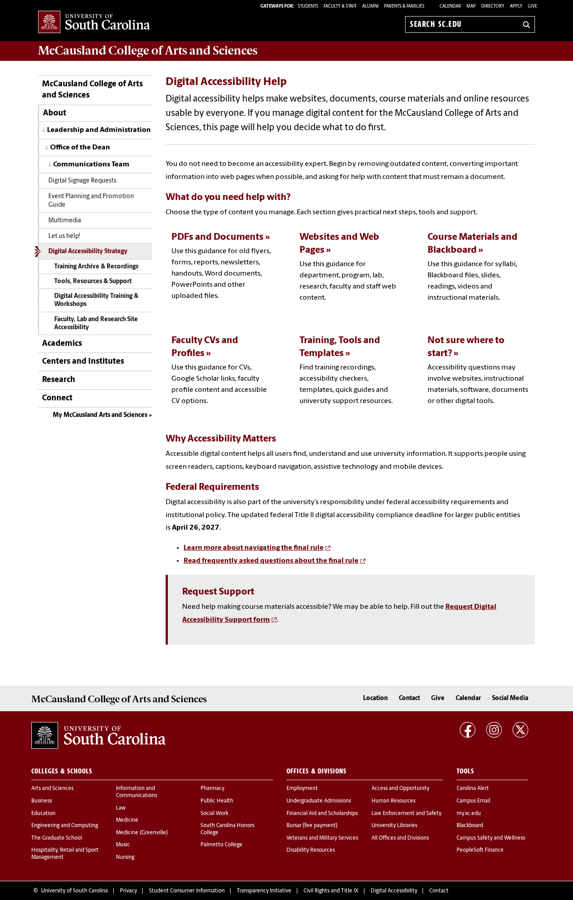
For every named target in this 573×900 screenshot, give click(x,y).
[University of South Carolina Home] (94, 22)
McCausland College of (147, 50)
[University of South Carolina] (98, 735)
